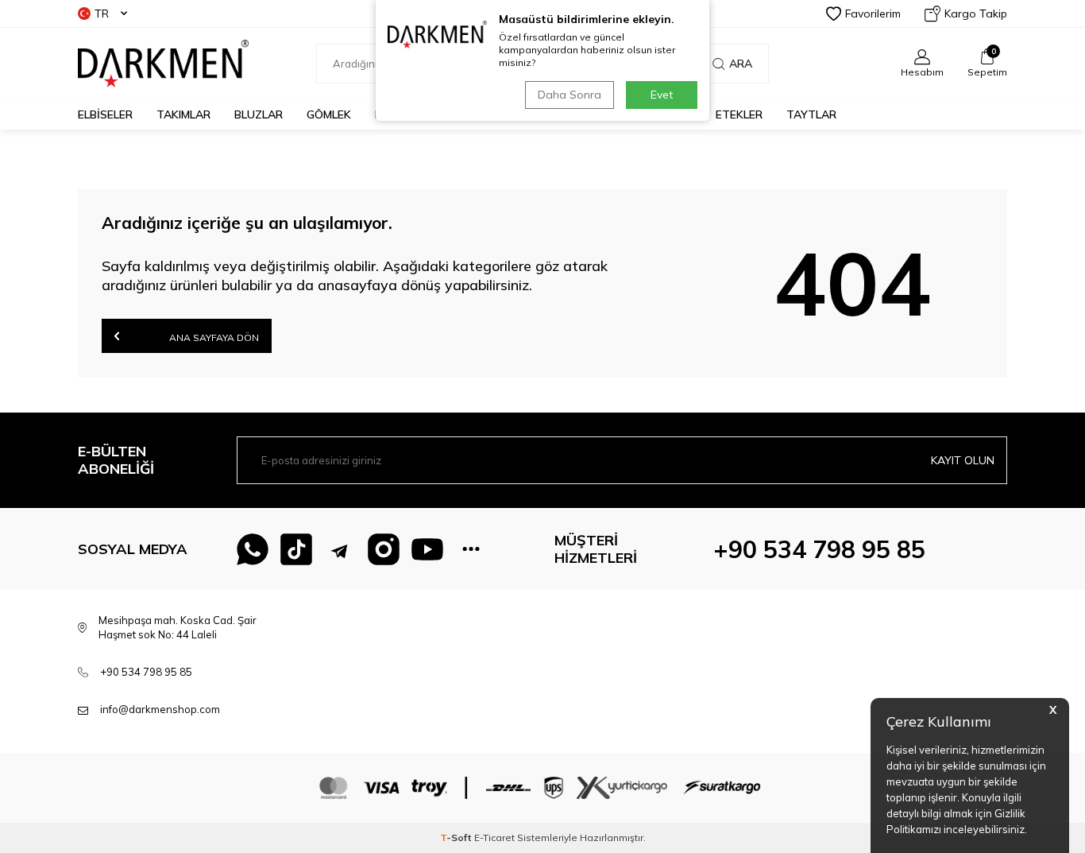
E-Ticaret (494, 837)
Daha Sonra (569, 94)
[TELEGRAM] (340, 549)
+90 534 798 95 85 (819, 549)
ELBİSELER (105, 114)
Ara (740, 63)
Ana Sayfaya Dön (213, 337)
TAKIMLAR (183, 114)
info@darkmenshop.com (160, 709)
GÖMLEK (329, 114)
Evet (662, 94)
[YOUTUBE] (427, 549)
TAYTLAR (811, 114)
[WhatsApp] (252, 549)
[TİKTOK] (296, 549)
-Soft (457, 837)
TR (102, 13)
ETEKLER (739, 114)
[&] (471, 549)
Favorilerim (873, 13)
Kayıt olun (962, 460)
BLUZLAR (258, 114)
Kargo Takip (975, 13)
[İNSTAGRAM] (384, 549)
